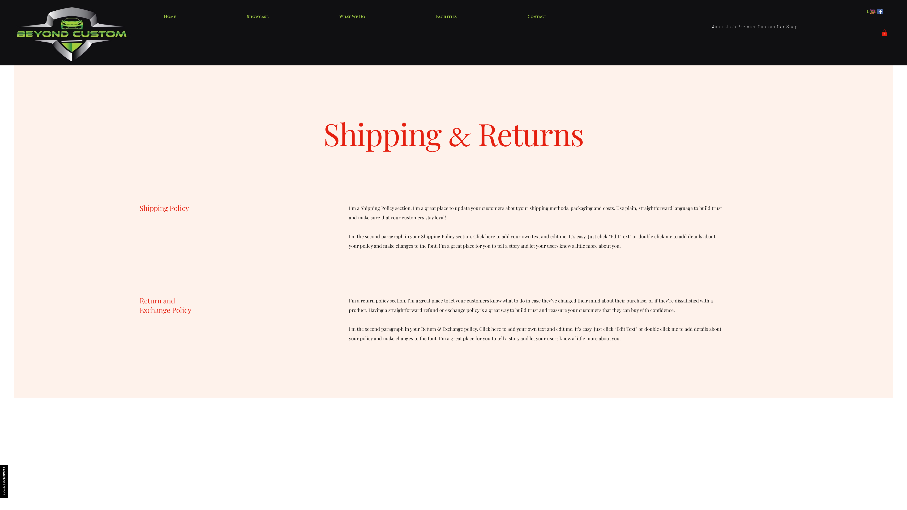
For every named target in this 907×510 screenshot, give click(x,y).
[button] (884, 33)
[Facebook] (880, 11)
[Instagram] (872, 11)
